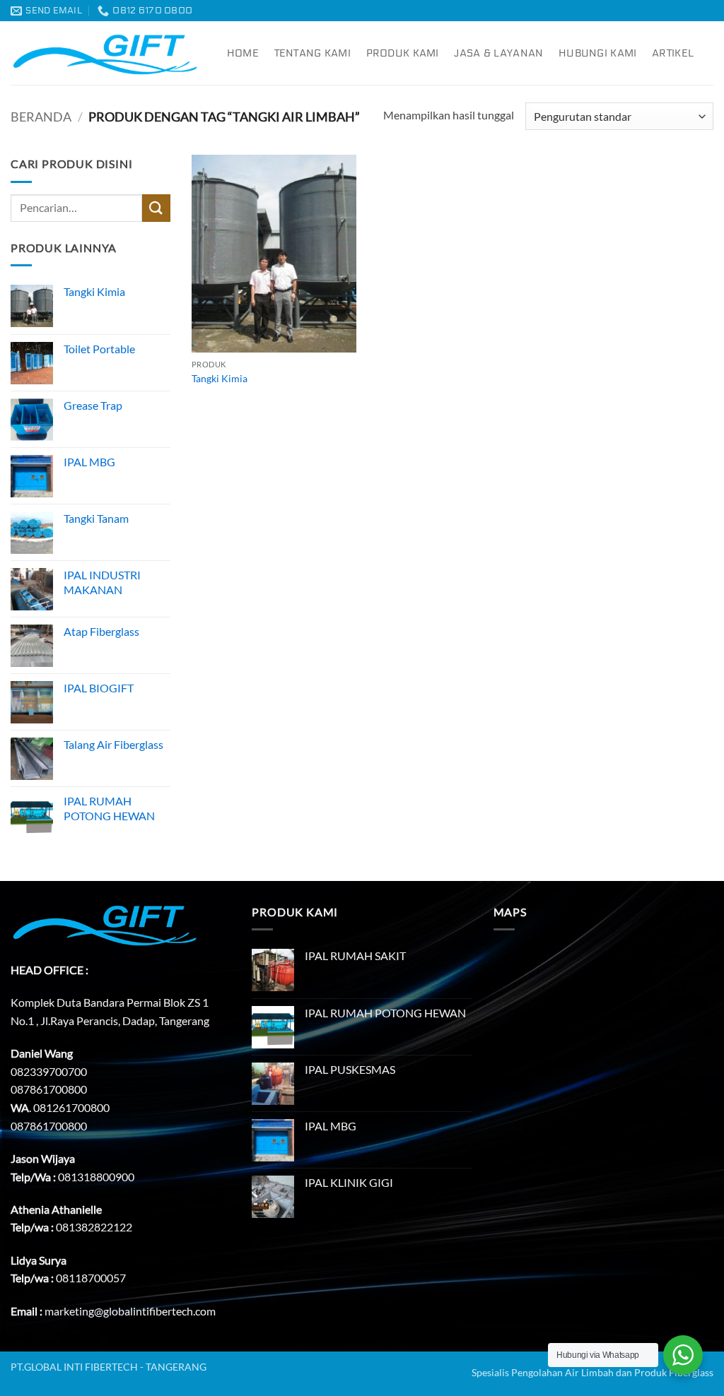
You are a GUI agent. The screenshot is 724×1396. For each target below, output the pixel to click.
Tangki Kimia (219, 378)
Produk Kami (402, 53)
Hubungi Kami (597, 53)
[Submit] (156, 208)
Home (243, 53)
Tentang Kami (312, 53)
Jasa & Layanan (498, 53)
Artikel (673, 53)
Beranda (41, 116)
